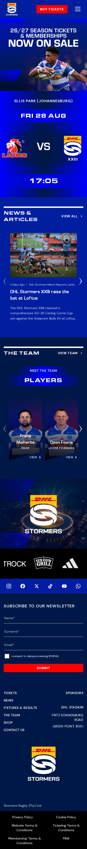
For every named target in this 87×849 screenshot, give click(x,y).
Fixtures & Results (20, 708)
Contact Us (14, 730)
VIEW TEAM (68, 353)
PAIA (66, 838)
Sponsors (74, 693)
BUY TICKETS (52, 9)
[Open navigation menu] (77, 9)
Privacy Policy (22, 817)
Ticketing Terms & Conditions (66, 827)
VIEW (33, 457)
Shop (8, 722)
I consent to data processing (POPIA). (35, 656)
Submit (43, 668)
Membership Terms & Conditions (24, 840)
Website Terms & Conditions (24, 827)
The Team (12, 715)
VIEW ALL (69, 216)
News (8, 700)
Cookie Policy (66, 817)
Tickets (10, 693)
